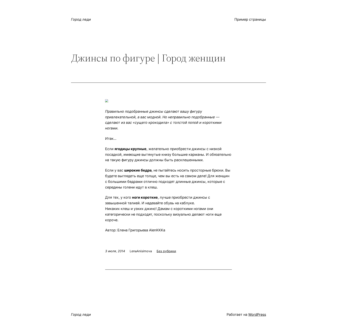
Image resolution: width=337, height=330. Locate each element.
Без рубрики (166, 251)
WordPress (257, 314)
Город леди (81, 19)
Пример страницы (250, 19)
